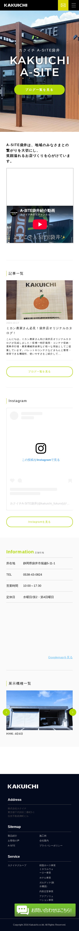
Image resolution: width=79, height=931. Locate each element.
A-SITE (11, 845)
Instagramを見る (39, 521)
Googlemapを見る (60, 657)
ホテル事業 (45, 877)
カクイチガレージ (15, 5)
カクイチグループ (17, 865)
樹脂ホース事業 (47, 865)
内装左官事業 (46, 891)
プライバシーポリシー (51, 845)
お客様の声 (13, 840)
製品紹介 (12, 835)
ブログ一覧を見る (39, 89)
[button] (6, 712)
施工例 (42, 835)
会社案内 (44, 840)
